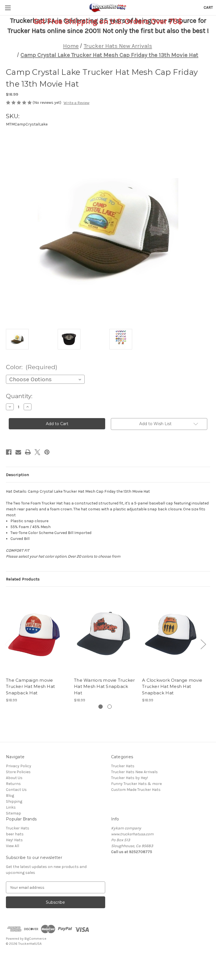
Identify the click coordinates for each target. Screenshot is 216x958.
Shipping (14, 801)
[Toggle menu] (7, 7)
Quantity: (19, 396)
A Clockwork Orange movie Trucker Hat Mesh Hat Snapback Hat (172, 686)
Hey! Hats (14, 840)
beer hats (15, 834)
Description (17, 474)
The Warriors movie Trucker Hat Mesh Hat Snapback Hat (104, 686)
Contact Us (16, 789)
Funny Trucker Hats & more (136, 783)
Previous (7, 644)
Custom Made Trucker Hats (136, 789)
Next (203, 644)
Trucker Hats (122, 766)
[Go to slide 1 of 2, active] (100, 707)
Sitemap (13, 813)
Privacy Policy (18, 766)
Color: (31, 367)
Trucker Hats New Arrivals (134, 771)
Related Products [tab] (23, 579)
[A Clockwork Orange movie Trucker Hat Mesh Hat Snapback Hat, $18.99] (173, 633)
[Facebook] (9, 452)
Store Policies (18, 771)
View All (12, 845)
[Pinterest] (47, 452)
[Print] (28, 452)
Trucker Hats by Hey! (129, 777)
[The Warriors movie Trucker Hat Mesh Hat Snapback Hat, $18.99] (105, 633)
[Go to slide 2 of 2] (109, 707)
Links (11, 807)
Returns (13, 783)
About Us (14, 777)
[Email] (18, 452)
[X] (37, 452)
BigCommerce (35, 939)
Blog (10, 795)
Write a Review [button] (76, 102)
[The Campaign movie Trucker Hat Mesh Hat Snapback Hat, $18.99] (37, 633)
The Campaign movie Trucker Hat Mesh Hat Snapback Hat (30, 686)
